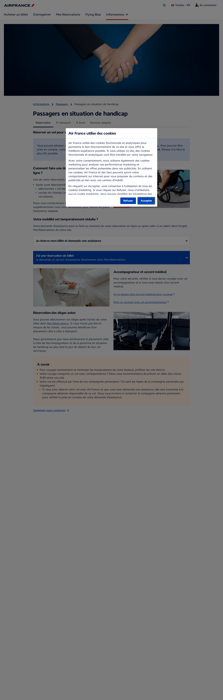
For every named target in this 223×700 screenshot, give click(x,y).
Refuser (128, 200)
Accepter (146, 200)
